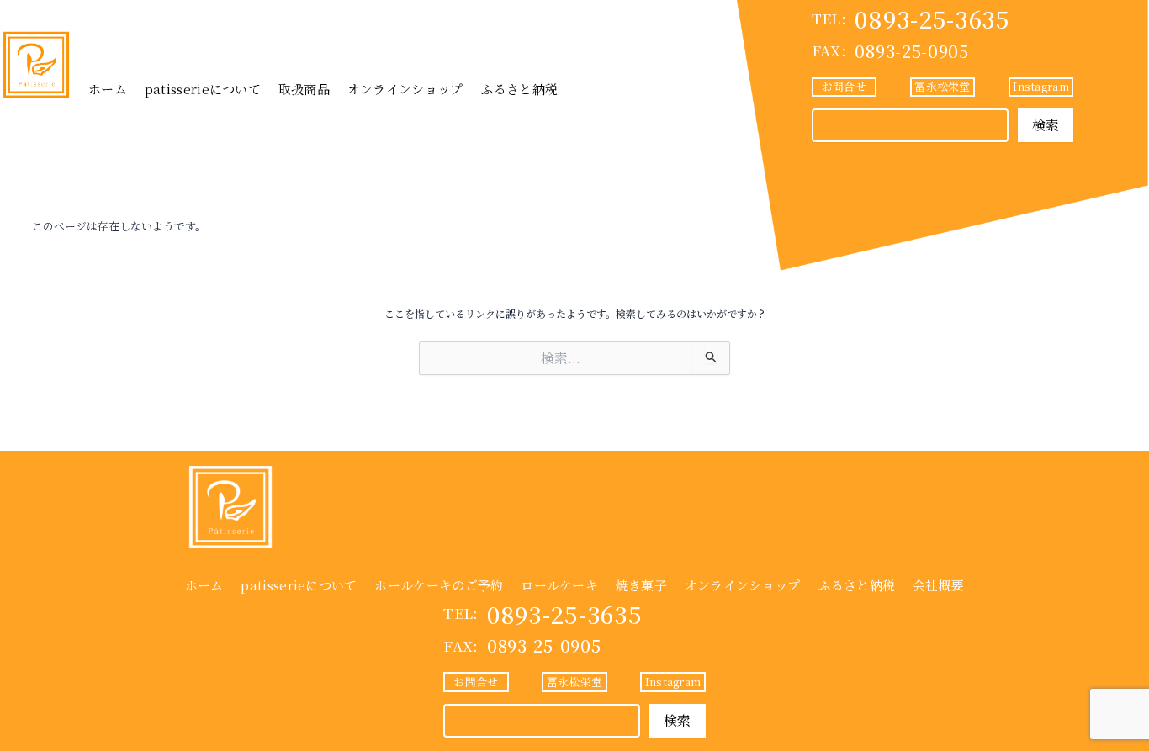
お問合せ (844, 86)
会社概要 (938, 585)
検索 (1046, 125)
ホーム (107, 89)
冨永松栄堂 (942, 86)
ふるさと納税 (519, 89)
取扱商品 (304, 89)
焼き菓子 (641, 585)
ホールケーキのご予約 (438, 585)
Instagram (1040, 86)
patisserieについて (203, 89)
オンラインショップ (405, 89)
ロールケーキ (559, 585)
